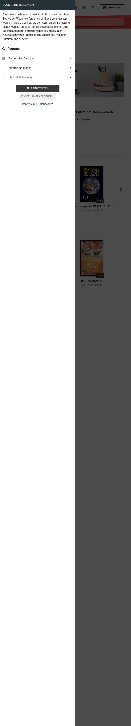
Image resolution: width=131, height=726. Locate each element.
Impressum (29, 104)
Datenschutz (45, 104)
